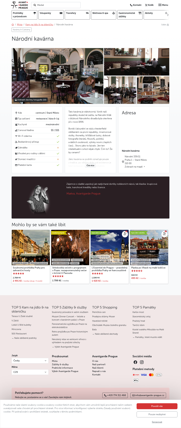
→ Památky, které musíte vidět (147, 337)
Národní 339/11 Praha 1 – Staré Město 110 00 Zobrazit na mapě (136, 161)
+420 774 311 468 (116, 395)
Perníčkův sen (99, 312)
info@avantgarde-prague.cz (149, 395)
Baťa (94, 329)
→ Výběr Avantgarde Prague (65, 347)
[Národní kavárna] (57, 76)
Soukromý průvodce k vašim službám (70, 312)
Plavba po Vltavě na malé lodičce (148, 267)
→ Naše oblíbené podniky (24, 338)
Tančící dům (138, 325)
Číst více (90, 165)
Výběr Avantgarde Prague (65, 371)
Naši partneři (98, 364)
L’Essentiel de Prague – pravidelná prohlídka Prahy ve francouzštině (109, 269)
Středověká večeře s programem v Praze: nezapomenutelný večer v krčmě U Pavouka (69, 270)
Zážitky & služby (60, 364)
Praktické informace (62, 367)
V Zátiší (15, 320)
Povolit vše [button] (157, 406)
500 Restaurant (19, 333)
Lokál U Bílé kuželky (21, 325)
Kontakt (96, 374)
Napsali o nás (99, 371)
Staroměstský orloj (141, 316)
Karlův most (138, 312)
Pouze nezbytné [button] (157, 414)
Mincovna (16, 329)
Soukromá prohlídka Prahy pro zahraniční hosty (29, 269)
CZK (15, 372)
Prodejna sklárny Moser (103, 316)
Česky (16, 360)
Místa (54, 361)
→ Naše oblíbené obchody (105, 334)
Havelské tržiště (99, 321)
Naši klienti (98, 367)
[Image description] (153, 90)
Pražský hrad (138, 321)
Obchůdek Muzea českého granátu (109, 325)
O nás (95, 361)
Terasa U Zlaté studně (22, 316)
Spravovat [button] (157, 422)
